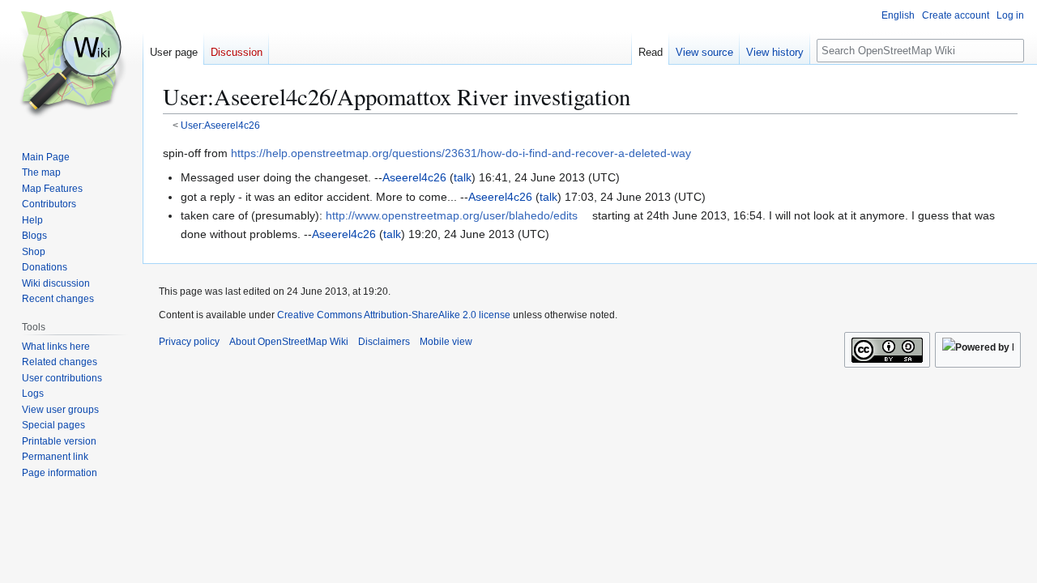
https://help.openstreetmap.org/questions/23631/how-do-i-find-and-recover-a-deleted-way (461, 153)
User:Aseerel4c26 (220, 125)
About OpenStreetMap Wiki (288, 341)
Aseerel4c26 (414, 177)
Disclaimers (384, 341)
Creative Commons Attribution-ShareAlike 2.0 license (393, 315)
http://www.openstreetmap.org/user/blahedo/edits (452, 215)
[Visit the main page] (71, 65)
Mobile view (446, 341)
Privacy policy (189, 341)
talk (463, 177)
